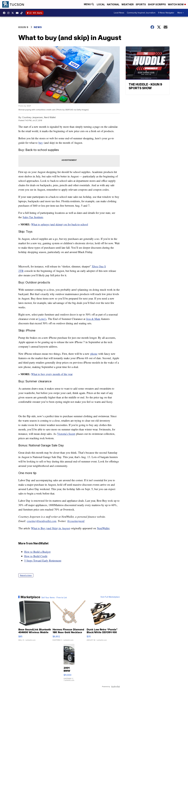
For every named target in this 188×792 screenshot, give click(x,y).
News (38, 27)
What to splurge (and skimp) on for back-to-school (59, 224)
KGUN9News (5, 13)
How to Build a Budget (37, 552)
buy (40, 142)
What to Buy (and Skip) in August (50, 528)
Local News (119, 12)
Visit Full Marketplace (110, 597)
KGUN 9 (23, 27)
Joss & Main (93, 319)
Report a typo (26, 575)
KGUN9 (13, 13)
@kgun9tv (22, 13)
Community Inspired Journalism (141, 12)
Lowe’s (42, 319)
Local (101, 4)
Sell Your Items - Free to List (54, 598)
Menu (88, 4)
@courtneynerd (75, 521)
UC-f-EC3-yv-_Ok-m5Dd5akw (18, 13)
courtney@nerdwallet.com (41, 521)
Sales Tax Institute (33, 217)
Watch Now (176, 4)
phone (93, 353)
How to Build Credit (35, 556)
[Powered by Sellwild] (115, 687)
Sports (141, 4)
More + (180, 12)
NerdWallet (103, 528)
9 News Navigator (166, 12)
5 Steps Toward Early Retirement (42, 560)
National (113, 4)
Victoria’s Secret (66, 434)
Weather (127, 4)
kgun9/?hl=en (9, 13)
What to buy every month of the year (52, 374)
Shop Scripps (157, 4)
